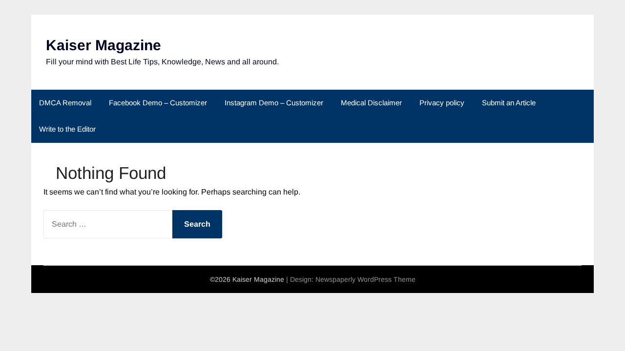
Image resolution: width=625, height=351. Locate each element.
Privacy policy (441, 102)
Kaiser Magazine (103, 45)
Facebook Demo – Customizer (158, 102)
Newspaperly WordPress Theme (365, 279)
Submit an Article (509, 102)
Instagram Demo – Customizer (274, 102)
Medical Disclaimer (371, 102)
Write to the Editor (67, 129)
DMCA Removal (65, 102)
